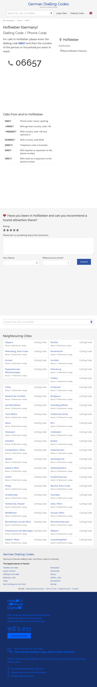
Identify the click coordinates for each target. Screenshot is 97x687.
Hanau (53, 574)
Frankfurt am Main (10, 567)
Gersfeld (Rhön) (12, 405)
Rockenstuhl (57, 351)
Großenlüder (11, 494)
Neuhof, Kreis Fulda (60, 485)
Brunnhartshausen (60, 521)
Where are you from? (53, 257)
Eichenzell (55, 387)
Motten (8, 458)
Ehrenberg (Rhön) (59, 405)
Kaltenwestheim (58, 467)
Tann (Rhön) (11, 414)
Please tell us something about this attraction (25, 235)
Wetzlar (53, 584)
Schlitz (8, 476)
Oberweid (10, 431)
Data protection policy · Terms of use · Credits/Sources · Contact (52, 588)
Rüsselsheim (55, 581)
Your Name (8, 257)
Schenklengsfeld (59, 539)
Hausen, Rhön (57, 512)
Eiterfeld (9, 440)
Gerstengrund (57, 458)
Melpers (55, 530)
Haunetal (55, 494)
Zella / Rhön (56, 503)
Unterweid (56, 431)
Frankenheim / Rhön (15, 449)
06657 (21, 43)
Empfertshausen (59, 476)
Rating (6, 226)
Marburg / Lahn (9, 577)
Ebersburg (56, 369)
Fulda (8, 387)
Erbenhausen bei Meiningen (19, 530)
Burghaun (56, 396)
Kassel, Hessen (9, 571)
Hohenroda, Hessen (15, 503)
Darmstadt (54, 571)
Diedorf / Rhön (12, 539)
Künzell (8, 360)
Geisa (8, 422)
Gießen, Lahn (55, 577)
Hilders (54, 378)
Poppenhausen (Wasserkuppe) (12, 371)
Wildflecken (11, 512)
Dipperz (9, 342)
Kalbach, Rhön (12, 467)
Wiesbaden (54, 567)
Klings (8, 485)
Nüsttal (54, 342)
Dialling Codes (77, 13)
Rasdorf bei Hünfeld (15, 396)
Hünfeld (55, 360)
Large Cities (61, 13)
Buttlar (54, 440)
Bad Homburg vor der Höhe (14, 584)
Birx (53, 422)
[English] (90, 13)
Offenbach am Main (11, 574)
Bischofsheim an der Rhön (18, 521)
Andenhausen (57, 449)
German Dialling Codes (48, 4)
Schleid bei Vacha (59, 414)
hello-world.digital (19, 636)
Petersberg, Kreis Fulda (16, 351)
